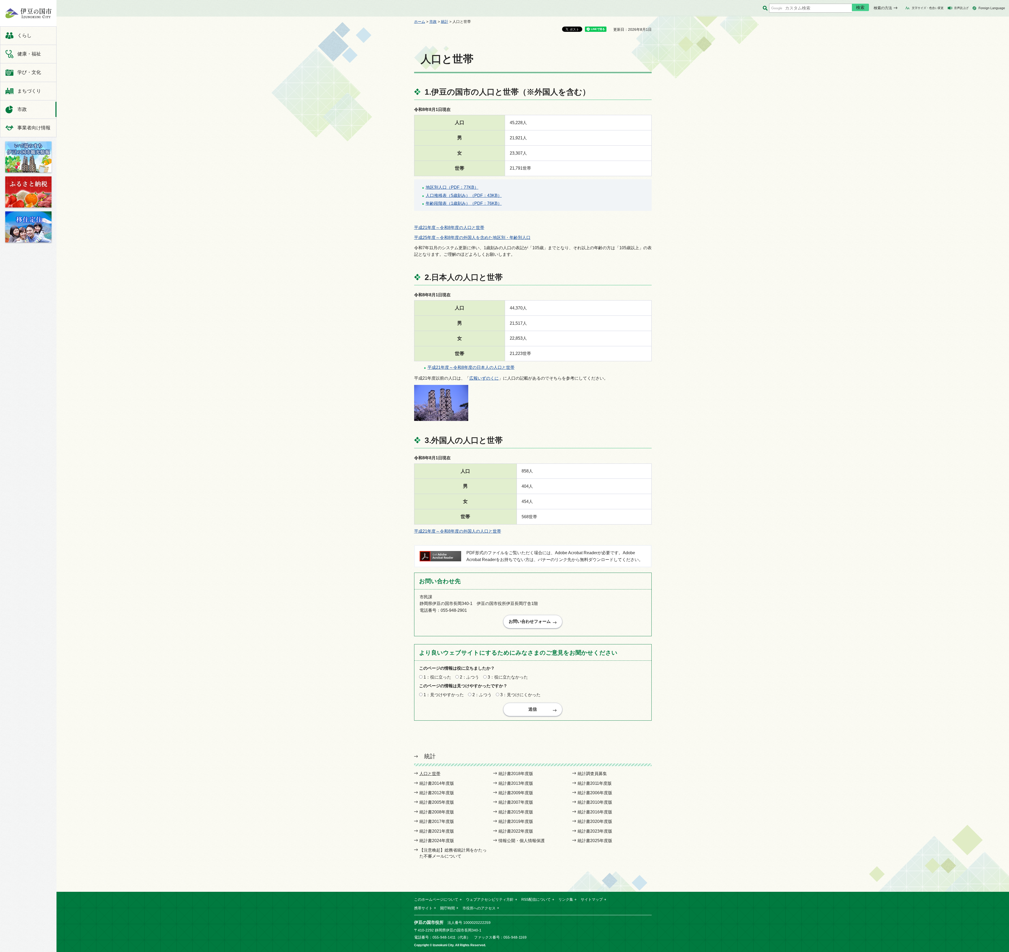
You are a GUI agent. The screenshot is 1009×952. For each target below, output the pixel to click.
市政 (433, 21)
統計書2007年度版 (515, 802)
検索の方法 (883, 8)
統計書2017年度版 (436, 821)
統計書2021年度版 (436, 831)
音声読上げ (961, 7)
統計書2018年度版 (515, 773)
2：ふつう (469, 677)
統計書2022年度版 (515, 831)
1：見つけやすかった (444, 695)
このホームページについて (436, 899)
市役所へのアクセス (479, 908)
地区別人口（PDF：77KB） (452, 187)
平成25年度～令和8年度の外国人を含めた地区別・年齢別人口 (472, 237)
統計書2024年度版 (436, 840)
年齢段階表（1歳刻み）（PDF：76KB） (464, 203)
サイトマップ (592, 899)
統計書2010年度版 (595, 802)
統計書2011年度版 (595, 783)
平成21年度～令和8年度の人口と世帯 (449, 227)
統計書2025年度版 (595, 840)
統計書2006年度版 (595, 793)
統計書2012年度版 (436, 793)
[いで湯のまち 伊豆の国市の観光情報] (28, 156)
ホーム (419, 21)
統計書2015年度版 (515, 812)
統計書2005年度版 (436, 802)
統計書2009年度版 (515, 793)
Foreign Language (992, 8)
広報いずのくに (484, 378)
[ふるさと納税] (28, 191)
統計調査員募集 (592, 773)
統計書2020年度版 (595, 821)
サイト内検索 (765, 8)
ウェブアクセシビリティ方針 (490, 899)
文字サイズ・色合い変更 (928, 7)
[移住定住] (28, 226)
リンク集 (565, 899)
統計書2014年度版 (436, 783)
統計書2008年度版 (436, 812)
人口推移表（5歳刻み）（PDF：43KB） (464, 195)
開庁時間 (447, 908)
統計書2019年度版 (515, 821)
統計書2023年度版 (595, 831)
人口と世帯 (429, 773)
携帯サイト (423, 908)
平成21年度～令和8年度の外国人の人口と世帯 (457, 531)
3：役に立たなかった (508, 677)
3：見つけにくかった (520, 695)
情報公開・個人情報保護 (521, 840)
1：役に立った (437, 677)
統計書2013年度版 (515, 783)
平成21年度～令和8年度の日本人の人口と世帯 (471, 367)
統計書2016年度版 (595, 812)
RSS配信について (536, 899)
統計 (444, 21)
